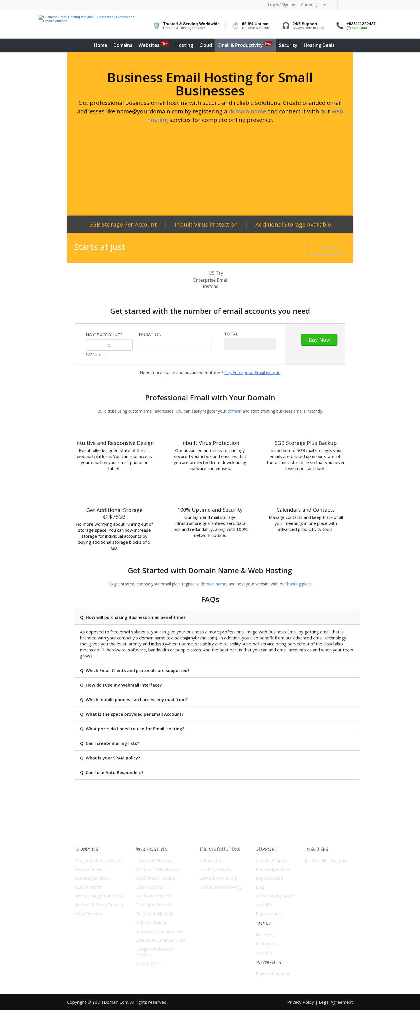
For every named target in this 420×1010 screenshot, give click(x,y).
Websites (153, 44)
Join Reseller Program (326, 860)
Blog (260, 887)
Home (100, 45)
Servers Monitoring (218, 878)
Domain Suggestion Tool (100, 896)
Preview (329, 247)
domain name (247, 111)
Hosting (184, 45)
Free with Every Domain (99, 904)
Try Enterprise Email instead (253, 372)
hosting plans (299, 584)
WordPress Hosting (155, 878)
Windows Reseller (153, 896)
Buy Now (319, 339)
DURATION (150, 334)
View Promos (89, 913)
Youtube (264, 904)
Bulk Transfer (89, 887)
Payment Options (273, 973)
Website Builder (151, 922)
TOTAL (231, 334)
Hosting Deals (319, 45)
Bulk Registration (92, 878)
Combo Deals (148, 963)
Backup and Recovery (220, 887)
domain (234, 411)
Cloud (205, 45)
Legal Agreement (336, 1002)
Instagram (266, 943)
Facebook (265, 934)
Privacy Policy (300, 1002)
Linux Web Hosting (154, 860)
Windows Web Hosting (158, 869)
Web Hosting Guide (275, 896)
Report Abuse (269, 878)
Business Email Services (158, 931)
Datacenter (210, 860)
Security (288, 45)
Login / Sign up (281, 4)
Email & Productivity (244, 44)
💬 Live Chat (357, 28)
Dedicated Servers (153, 904)
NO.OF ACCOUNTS (104, 334)
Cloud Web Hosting (154, 913)
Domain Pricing (90, 869)
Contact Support (272, 860)
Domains (122, 45)
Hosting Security (215, 869)
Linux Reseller (149, 887)
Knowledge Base (272, 869)
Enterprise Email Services (160, 940)
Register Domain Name (99, 860)
